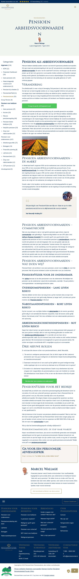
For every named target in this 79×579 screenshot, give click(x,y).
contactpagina (38, 422)
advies (27, 278)
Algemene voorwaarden (33, 569)
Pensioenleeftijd (8, 93)
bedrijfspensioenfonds (29, 170)
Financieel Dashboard (10, 72)
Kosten (5, 112)
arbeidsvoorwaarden (28, 71)
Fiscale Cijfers (29, 571)
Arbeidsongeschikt (9, 143)
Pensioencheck (7, 156)
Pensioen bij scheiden (10, 89)
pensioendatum (64, 239)
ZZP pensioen (7, 166)
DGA (65, 268)
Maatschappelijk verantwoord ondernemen (8, 83)
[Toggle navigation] (75, 7)
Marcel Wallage (39, 43)
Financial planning (36, 300)
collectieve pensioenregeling (45, 124)
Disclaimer (56, 569)
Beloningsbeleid (19, 571)
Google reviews (49, 575)
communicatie (26, 234)
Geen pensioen (7, 78)
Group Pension (5, 100)
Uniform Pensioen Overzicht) (31, 237)
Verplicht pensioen (9, 127)
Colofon (50, 569)
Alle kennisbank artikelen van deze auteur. (46, 491)
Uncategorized (6, 169)
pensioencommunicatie (39, 442)
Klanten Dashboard (70, 501)
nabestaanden (53, 311)
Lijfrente (6, 153)
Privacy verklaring (19, 569)
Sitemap (44, 569)
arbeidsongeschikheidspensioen (34, 335)
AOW (4, 69)
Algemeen (4, 65)
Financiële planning (9, 150)
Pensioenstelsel (8, 96)
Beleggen (6, 146)
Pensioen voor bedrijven (8, 103)
